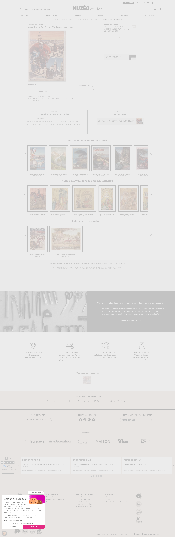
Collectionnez (84, 86)
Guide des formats (83, 499)
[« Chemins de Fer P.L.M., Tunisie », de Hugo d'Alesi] (87, 380)
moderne (56, 121)
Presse (48, 501)
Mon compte (110, 499)
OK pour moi (34, 526)
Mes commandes (111, 497)
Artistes (124, 15)
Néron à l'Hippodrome (37, 255)
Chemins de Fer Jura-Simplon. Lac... (101, 175)
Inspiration (150, 15)
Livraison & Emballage (84, 504)
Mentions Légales (127, 534)
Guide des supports (83, 497)
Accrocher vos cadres (84, 506)
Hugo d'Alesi (95, 19)
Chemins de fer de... (144, 175)
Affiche (77, 15)
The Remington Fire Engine (66, 255)
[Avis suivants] (173, 465)
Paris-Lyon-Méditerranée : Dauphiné (122, 175)
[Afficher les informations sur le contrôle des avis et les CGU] (15, 469)
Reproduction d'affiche (67, 19)
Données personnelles (151, 534)
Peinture (24, 15)
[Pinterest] (90, 421)
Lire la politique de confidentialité (13, 520)
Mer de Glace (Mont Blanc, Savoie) (58, 175)
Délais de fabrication (83, 501)
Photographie (51, 15)
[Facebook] (81, 421)
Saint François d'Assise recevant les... (84, 215)
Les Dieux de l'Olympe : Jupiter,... (128, 215)
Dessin (101, 15)
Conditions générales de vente (107, 534)
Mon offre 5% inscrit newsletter (117, 501)
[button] (4, 533)
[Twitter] (94, 421)
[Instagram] (85, 421)
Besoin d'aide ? (143, 3)
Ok (150, 420)
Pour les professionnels (55, 499)
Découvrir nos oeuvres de (116, 121)
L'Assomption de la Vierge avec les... (107, 215)
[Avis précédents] (19, 465)
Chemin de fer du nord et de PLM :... (79, 175)
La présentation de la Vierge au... (60, 215)
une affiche (40, 121)
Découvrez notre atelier (131, 320)
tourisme (75, 121)
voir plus (25, 466)
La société (50, 497)
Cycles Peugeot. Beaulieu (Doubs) (38, 215)
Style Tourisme (83, 19)
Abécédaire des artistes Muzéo (87, 396)
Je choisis (13, 526)
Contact (138, 534)
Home (55, 19)
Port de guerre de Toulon (37, 175)
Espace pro (128, 3)
